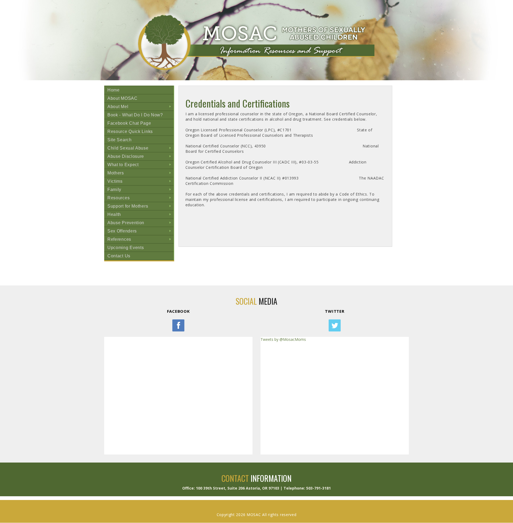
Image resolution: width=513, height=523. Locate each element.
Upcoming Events (125, 247)
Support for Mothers (140, 207)
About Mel (140, 107)
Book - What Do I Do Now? (135, 115)
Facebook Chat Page (129, 123)
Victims (140, 182)
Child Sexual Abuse (140, 149)
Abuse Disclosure (140, 157)
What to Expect (140, 165)
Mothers (140, 174)
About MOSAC (122, 98)
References (140, 240)
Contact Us (118, 256)
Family (140, 190)
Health (140, 215)
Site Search (119, 140)
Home (113, 90)
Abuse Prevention (140, 223)
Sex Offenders (140, 232)
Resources (140, 199)
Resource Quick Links (130, 131)
